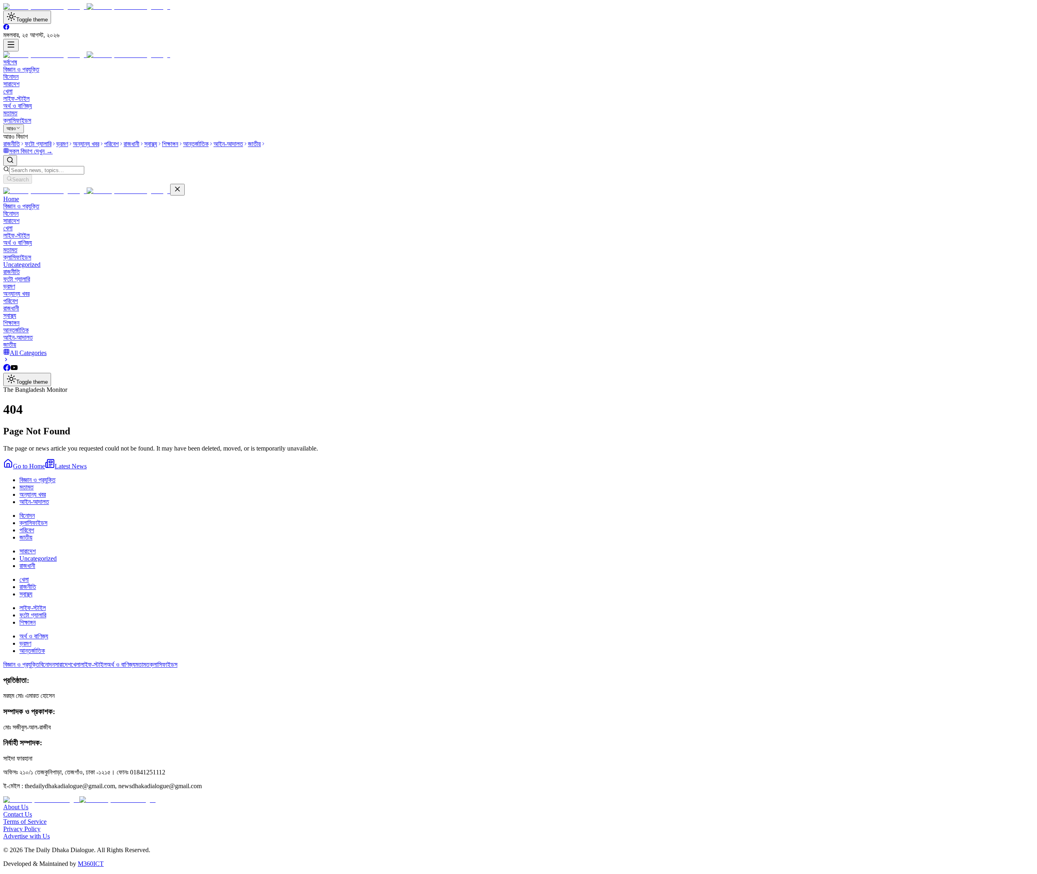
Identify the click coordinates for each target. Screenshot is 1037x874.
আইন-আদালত (18, 337)
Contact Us (17, 814)
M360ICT (91, 863)
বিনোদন (11, 76)
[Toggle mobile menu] (11, 45)
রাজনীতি (11, 271)
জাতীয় (9, 344)
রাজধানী (11, 308)
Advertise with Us (26, 836)
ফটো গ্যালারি (16, 279)
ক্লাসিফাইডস (17, 120)
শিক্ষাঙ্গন (11, 322)
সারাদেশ (11, 84)
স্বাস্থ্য (9, 315)
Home (11, 199)
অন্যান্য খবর (16, 293)
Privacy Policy (22, 828)
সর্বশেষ (10, 62)
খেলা (8, 91)
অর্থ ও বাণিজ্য (17, 105)
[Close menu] (177, 190)
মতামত (10, 113)
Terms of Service (25, 821)
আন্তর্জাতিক (16, 330)
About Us (15, 807)
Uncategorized (22, 264)
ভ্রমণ (9, 286)
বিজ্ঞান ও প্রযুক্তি (21, 69)
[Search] (10, 160)
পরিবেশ (10, 301)
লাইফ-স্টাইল (16, 98)
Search (20, 180)
